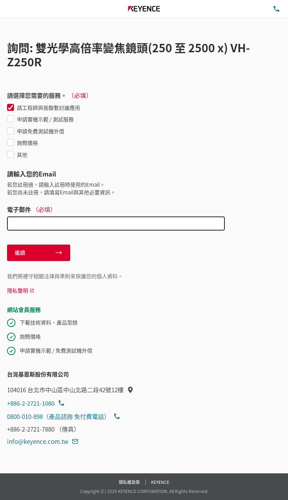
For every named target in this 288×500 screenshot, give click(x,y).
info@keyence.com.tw (37, 441)
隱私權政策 (129, 482)
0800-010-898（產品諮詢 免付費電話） (58, 416)
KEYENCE (160, 482)
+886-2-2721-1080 (30, 403)
